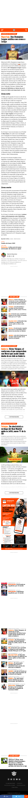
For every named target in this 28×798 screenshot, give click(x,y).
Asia (19, 64)
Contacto (19, 783)
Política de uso (21, 785)
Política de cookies (9, 785)
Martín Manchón (12, 254)
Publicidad (15, 787)
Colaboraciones (10, 783)
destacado (17, 238)
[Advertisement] (14, 14)
